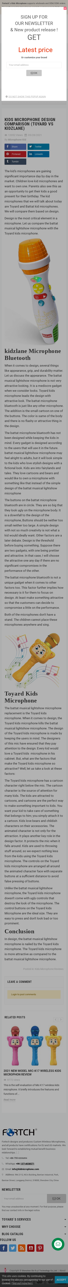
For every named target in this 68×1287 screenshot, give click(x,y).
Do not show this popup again (27, 96)
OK (35, 73)
